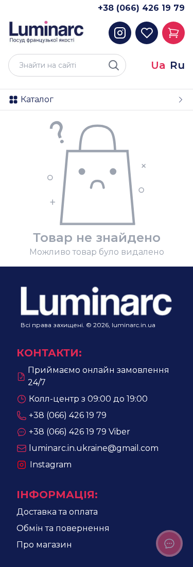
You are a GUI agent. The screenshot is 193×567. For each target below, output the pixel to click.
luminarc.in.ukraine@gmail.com (94, 448)
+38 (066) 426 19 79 (141, 8)
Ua (158, 65)
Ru (177, 65)
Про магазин (44, 545)
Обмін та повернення (63, 528)
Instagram (51, 464)
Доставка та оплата (57, 512)
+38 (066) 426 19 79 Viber (79, 432)
